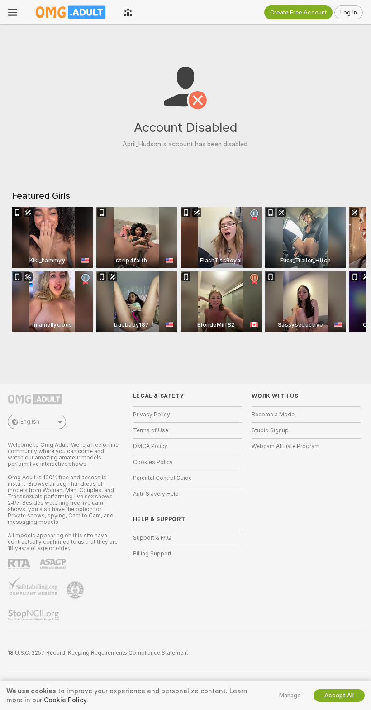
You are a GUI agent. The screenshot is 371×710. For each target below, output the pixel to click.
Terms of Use (150, 430)
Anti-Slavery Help (156, 494)
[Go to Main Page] (70, 12)
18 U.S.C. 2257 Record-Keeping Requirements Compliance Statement (98, 653)
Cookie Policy (65, 700)
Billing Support (152, 554)
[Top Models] (128, 12)
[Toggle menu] (12, 12)
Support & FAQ (152, 538)
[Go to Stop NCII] (34, 615)
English (29, 422)
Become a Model (274, 414)
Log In (348, 12)
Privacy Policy (151, 414)
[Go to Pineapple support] (76, 590)
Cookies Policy (153, 462)
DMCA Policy (150, 446)
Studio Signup (270, 430)
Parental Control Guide (162, 478)
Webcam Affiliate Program (285, 446)
